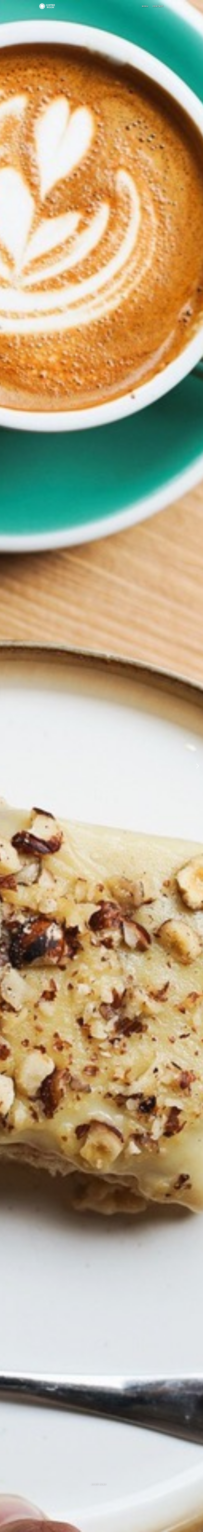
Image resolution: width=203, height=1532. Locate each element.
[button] (5, 766)
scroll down (98, 1484)
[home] (47, 6)
